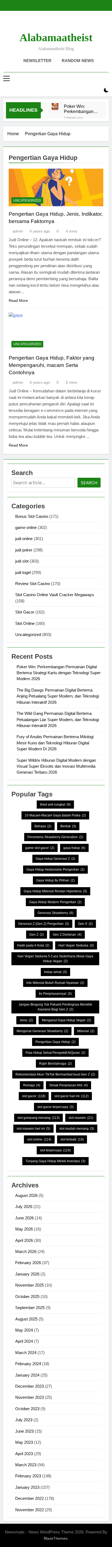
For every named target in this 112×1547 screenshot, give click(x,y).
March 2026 (25, 1251)
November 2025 (29, 1285)
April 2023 (24, 1453)
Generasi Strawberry (55, 913)
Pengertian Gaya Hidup (55, 1042)
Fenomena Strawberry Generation (55, 837)
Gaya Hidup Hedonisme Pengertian (55, 869)
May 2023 (24, 1442)
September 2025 (30, 1307)
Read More (18, 300)
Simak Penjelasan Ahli (68, 1085)
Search (89, 482)
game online (26, 527)
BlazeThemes (55, 1538)
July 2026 (23, 1206)
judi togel (23, 572)
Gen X (85, 924)
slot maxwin (81, 1118)
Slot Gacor (24, 612)
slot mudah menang (76, 1129)
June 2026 (24, 1218)
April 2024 (24, 1341)
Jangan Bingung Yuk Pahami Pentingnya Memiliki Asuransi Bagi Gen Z (55, 1007)
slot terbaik (72, 1139)
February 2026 (28, 1262)
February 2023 (28, 1476)
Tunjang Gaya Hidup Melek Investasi (55, 1161)
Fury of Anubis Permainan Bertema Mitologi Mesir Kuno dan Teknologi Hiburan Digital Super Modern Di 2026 (55, 742)
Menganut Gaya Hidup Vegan (66, 1020)
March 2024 (25, 1352)
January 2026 (27, 1274)
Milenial (85, 1031)
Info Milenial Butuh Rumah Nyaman (55, 983)
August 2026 (26, 1195)
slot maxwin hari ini (33, 1129)
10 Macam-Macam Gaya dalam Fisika (55, 815)
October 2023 (27, 1408)
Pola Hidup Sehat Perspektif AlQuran (55, 1053)
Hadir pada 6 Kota (33, 945)
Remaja (31, 1085)
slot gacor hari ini (71, 1096)
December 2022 (29, 1498)
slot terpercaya (55, 1150)
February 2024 (28, 1363)
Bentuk (68, 826)
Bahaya (43, 826)
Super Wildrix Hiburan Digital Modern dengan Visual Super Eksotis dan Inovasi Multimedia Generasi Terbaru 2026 (56, 766)
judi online (24, 538)
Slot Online (25, 623)
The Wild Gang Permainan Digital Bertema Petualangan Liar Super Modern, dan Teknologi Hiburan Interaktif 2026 (58, 719)
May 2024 (24, 1330)
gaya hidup (74, 848)
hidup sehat (55, 972)
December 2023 (29, 1386)
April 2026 (24, 1240)
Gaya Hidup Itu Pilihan (55, 880)
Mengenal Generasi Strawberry (42, 1031)
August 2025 (26, 1319)
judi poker (23, 550)
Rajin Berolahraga (55, 1063)
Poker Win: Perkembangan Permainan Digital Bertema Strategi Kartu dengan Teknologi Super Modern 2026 (79, 109)
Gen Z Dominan (67, 934)
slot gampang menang (38, 1118)
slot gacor (33, 1096)
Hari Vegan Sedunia (76, 945)
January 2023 (27, 1487)
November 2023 (29, 1397)
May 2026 (24, 1229)
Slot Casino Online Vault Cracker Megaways (54, 594)
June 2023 (24, 1431)
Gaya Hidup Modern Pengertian (55, 902)
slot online (39, 1139)
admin (18, 231)
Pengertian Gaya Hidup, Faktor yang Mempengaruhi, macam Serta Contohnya (51, 365)
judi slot (22, 561)
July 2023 (23, 1419)
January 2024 (27, 1375)
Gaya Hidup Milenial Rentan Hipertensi (55, 891)
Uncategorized (27, 200)
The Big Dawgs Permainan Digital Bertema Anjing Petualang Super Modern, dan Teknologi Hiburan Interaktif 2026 (58, 696)
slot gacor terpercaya (55, 1107)
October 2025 (27, 1296)
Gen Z (36, 934)
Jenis (26, 1020)
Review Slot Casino (32, 583)
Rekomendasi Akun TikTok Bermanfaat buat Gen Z (55, 1074)
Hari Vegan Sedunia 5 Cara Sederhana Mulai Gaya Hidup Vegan (55, 958)
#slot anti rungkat (55, 804)
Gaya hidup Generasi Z (55, 859)
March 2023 (25, 1464)
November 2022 (29, 1509)
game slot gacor (39, 848)
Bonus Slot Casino (31, 516)
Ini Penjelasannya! (55, 994)
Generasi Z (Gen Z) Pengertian (43, 924)
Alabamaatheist (56, 37)
